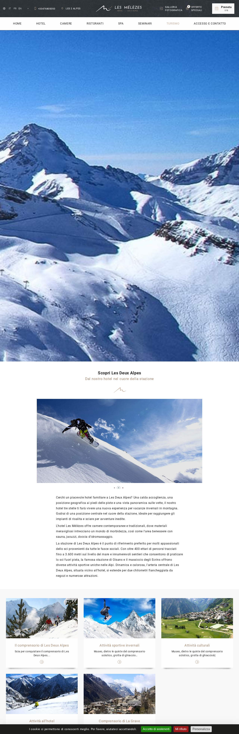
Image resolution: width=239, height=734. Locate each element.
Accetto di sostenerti (156, 729)
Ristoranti (95, 23)
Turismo (173, 23)
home (17, 23)
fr (15, 8)
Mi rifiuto (181, 729)
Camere (66, 23)
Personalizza (201, 729)
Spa (121, 23)
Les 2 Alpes (73, 8)
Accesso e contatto (210, 23)
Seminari (145, 23)
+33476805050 (46, 8)
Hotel (41, 23)
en (20, 8)
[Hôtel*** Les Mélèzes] (119, 9)
